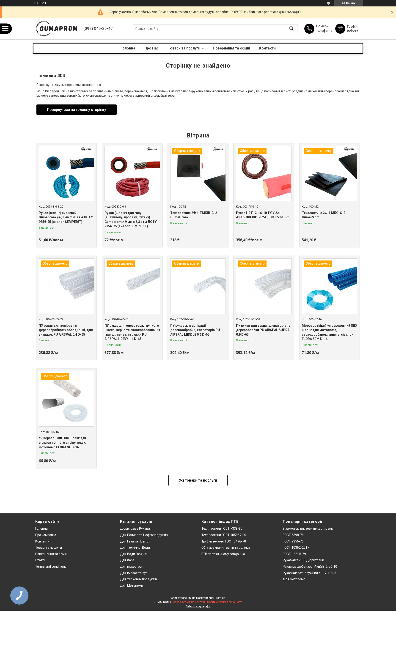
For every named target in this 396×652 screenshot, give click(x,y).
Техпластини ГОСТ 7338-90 (221, 528)
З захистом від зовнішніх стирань (308, 528)
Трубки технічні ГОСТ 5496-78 (223, 541)
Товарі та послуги (48, 547)
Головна (128, 48)
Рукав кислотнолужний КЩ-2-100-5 (309, 573)
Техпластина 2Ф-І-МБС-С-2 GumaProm (323, 215)
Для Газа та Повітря (135, 541)
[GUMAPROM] (57, 28)
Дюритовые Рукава (135, 528)
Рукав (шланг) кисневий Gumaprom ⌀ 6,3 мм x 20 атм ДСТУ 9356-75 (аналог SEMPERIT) (66, 217)
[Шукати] (291, 29)
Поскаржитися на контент (188, 602)
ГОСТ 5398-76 (293, 535)
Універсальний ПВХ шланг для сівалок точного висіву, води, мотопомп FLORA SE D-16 (63, 442)
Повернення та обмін (231, 48)
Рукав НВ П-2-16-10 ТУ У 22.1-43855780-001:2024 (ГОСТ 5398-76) (263, 215)
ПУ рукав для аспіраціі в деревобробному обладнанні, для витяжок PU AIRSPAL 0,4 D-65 (66, 330)
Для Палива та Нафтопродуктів (144, 535)
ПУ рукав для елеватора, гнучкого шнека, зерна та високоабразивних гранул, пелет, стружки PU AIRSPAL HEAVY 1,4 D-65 (132, 332)
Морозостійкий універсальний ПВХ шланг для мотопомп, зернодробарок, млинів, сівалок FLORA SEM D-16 (329, 332)
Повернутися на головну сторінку (76, 109)
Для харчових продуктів (138, 579)
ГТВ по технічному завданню (223, 554)
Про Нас (151, 48)
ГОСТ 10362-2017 (296, 547)
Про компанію (45, 535)
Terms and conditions (50, 566)
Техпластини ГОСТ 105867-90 (223, 535)
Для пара (127, 560)
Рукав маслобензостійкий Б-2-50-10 (310, 566)
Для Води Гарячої (133, 554)
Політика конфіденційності (224, 602)
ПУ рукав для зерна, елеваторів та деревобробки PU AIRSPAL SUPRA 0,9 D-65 (263, 330)
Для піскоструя (131, 566)
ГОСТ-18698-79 (294, 554)
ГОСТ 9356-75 (293, 541)
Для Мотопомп (131, 585)
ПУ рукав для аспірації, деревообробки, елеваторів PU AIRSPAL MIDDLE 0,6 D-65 (195, 330)
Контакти (267, 48)
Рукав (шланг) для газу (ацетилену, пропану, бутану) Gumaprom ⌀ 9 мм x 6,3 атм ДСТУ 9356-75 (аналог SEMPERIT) (130, 219)
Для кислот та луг (133, 573)
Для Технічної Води (135, 547)
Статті (40, 560)
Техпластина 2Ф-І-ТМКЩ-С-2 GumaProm (193, 215)
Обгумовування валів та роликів (225, 547)
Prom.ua (220, 598)
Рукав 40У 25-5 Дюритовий (303, 560)
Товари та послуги (184, 48)
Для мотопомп (294, 579)
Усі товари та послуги (198, 480)
